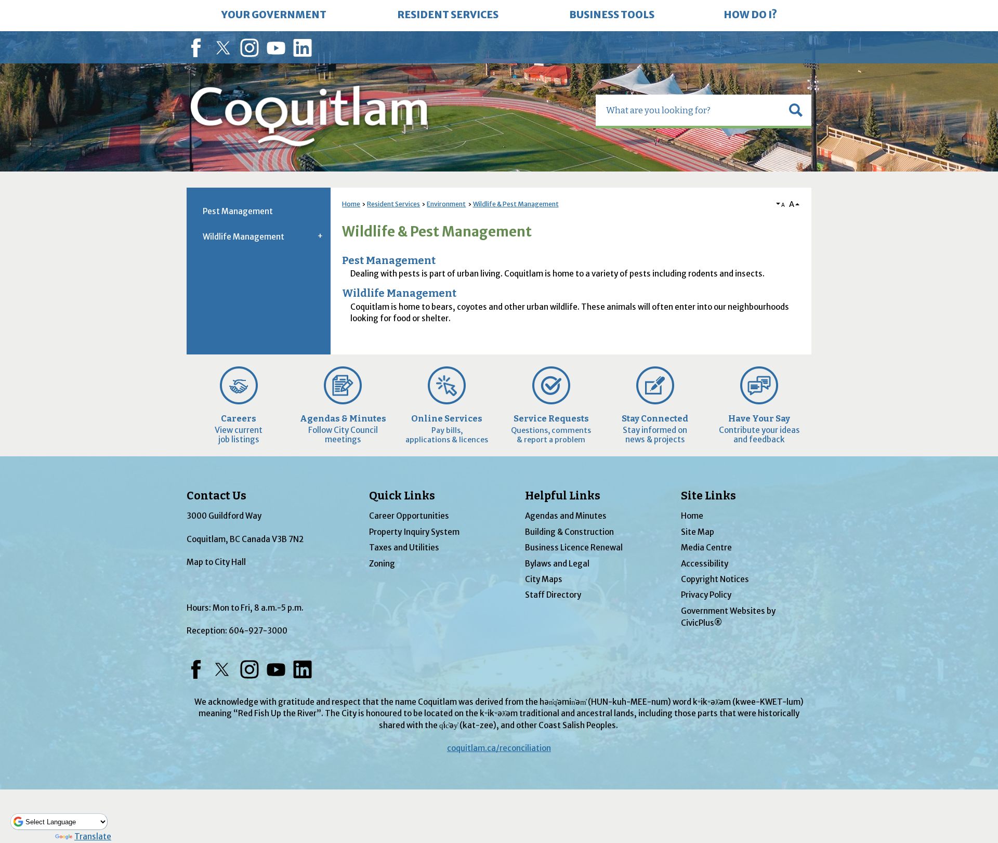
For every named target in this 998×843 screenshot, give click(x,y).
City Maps (543, 579)
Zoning (382, 564)
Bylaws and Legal (557, 564)
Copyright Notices (715, 579)
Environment (446, 204)
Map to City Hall (216, 562)
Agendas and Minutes (566, 516)
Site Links (708, 496)
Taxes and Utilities (404, 547)
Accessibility (704, 564)
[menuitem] (274, 15)
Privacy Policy (706, 595)
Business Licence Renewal (574, 547)
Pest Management (389, 261)
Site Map (697, 532)
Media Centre (706, 547)
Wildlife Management (399, 293)
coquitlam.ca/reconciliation (499, 748)
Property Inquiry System (414, 532)
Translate (92, 836)
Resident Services (393, 204)
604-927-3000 (258, 631)
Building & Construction (569, 532)
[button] (796, 110)
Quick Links (402, 496)
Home (351, 204)
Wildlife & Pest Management (516, 204)
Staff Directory (553, 595)
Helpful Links (562, 496)
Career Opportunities (409, 516)
